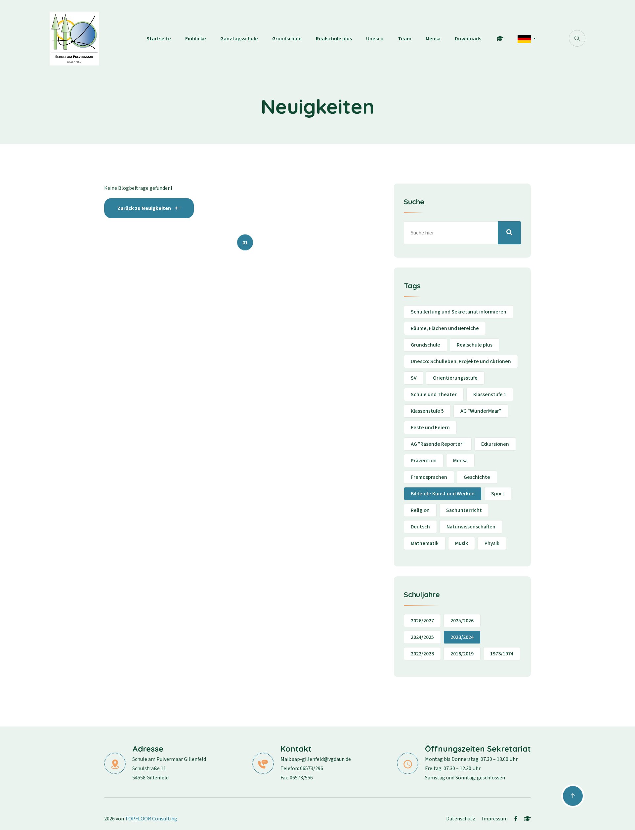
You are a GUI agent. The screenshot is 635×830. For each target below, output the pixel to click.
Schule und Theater (434, 394)
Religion (420, 510)
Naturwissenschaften (470, 526)
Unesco (375, 38)
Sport (497, 493)
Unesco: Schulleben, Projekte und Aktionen (461, 361)
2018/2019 (462, 653)
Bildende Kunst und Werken (443, 493)
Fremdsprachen (429, 477)
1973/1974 (501, 653)
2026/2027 (422, 620)
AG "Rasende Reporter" (438, 444)
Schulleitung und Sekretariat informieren (458, 311)
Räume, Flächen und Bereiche (445, 328)
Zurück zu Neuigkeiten (144, 208)
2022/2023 (422, 653)
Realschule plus (334, 38)
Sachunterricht (464, 510)
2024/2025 (422, 637)
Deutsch (420, 526)
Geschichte (477, 477)
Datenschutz (460, 818)
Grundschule (287, 38)
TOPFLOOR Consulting (151, 818)
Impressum (495, 818)
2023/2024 (462, 637)
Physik (492, 543)
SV (413, 378)
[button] (527, 38)
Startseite (159, 38)
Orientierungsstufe (455, 378)
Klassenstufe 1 (489, 394)
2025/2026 (462, 620)
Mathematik (425, 543)
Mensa (433, 38)
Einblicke (195, 38)
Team (404, 38)
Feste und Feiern (430, 427)
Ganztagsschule (239, 38)
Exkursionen (495, 444)
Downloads (468, 38)
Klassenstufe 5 (427, 411)
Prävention (424, 460)
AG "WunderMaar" (480, 411)
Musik (461, 543)
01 (245, 242)
